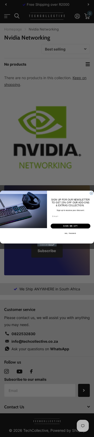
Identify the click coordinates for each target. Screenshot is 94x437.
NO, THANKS (70, 233)
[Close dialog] (91, 193)
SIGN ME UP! (70, 226)
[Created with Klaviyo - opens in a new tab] (47, 245)
